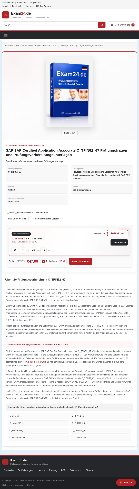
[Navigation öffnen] (5, 35)
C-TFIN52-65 (78, 416)
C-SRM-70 (14, 416)
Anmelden (22, 3)
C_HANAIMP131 (17, 438)
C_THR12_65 (78, 423)
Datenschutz (76, 470)
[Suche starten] (102, 24)
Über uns (29, 6)
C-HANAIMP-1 (16, 423)
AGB (63, 470)
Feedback (16, 6)
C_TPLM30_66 (79, 430)
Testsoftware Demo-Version (45, 219)
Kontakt (5, 6)
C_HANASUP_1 (17, 430)
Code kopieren (119, 242)
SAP (17, 45)
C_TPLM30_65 (79, 438)
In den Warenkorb (80, 261)
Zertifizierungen (25, 470)
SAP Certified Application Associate (38, 45)
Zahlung (53, 470)
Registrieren (35, 3)
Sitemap (90, 470)
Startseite (8, 45)
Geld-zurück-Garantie (36, 362)
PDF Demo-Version (17, 219)
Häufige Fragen (43, 6)
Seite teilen (69, 133)
